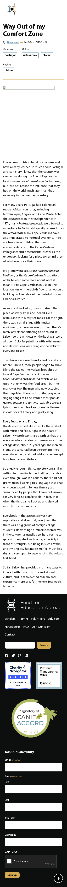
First (7, 782)
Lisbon (9, 70)
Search (44, 645)
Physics (47, 55)
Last (7, 799)
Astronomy (30, 55)
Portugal (10, 55)
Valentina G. (13, 42)
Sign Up (12, 875)
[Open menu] (59, 9)
